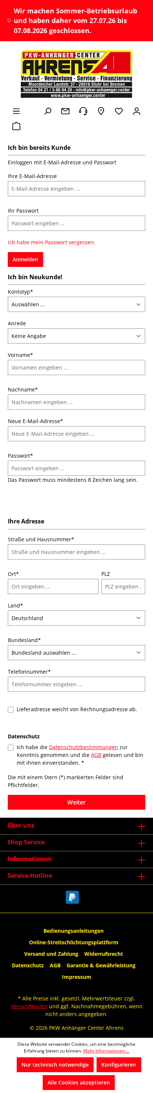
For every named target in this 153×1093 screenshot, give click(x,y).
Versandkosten (29, 1006)
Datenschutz (28, 965)
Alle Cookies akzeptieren (79, 1082)
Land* (15, 605)
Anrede (17, 323)
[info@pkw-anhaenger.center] (65, 111)
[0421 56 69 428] (83, 111)
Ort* (13, 573)
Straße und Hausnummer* (41, 539)
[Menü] (16, 111)
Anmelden (25, 259)
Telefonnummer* (29, 671)
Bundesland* (24, 640)
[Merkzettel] (119, 111)
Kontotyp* (20, 291)
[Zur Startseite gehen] (76, 74)
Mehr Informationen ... (106, 1051)
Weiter (76, 802)
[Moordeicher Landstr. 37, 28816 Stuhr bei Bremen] (101, 111)
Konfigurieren (118, 1064)
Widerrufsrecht (103, 953)
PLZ (105, 573)
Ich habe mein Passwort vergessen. (51, 242)
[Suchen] (47, 111)
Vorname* (20, 354)
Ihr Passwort (23, 210)
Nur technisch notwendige (55, 1064)
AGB (96, 754)
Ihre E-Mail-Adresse (32, 176)
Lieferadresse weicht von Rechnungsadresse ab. (77, 709)
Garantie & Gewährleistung (101, 965)
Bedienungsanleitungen (73, 930)
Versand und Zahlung (51, 953)
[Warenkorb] (16, 126)
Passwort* (20, 455)
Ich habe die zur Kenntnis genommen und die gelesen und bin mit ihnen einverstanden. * (80, 755)
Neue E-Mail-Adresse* (35, 421)
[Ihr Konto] (137, 111)
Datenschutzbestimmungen (83, 747)
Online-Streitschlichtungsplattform (73, 942)
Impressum (76, 976)
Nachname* (23, 389)
